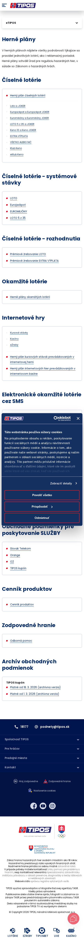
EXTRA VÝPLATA (19, 136)
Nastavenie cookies (45, 791)
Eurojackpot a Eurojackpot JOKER (29, 112)
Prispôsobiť (40, 506)
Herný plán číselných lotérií (27, 95)
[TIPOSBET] (42, 930)
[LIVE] (56, 930)
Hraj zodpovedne (28, 781)
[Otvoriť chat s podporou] (73, 918)
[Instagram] (52, 806)
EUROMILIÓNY (18, 211)
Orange (15, 555)
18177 (24, 726)
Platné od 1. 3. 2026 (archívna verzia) (34, 694)
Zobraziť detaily (61, 483)
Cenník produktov (22, 604)
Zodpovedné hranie (59, 781)
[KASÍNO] (71, 930)
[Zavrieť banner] (78, 418)
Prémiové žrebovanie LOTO (28, 254)
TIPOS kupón (18, 568)
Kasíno (14, 338)
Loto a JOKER (17, 106)
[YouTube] (43, 806)
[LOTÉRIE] (12, 930)
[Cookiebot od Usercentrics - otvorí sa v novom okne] (54, 418)
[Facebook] (33, 806)
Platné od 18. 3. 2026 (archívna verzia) (35, 687)
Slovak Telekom (20, 548)
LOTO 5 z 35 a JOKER (22, 124)
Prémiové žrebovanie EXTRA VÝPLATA (34, 261)
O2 (12, 562)
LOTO (13, 198)
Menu (4, 5)
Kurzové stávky (19, 332)
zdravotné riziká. (67, 866)
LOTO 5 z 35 (18, 218)
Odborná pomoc (21, 641)
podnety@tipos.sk (54, 726)
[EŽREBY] (27, 930)
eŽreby (14, 344)
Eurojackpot (18, 205)
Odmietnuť (42, 517)
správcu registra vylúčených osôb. (49, 881)
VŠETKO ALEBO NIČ (20, 142)
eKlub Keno (16, 154)
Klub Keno (16, 148)
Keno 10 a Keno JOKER (23, 130)
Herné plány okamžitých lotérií (30, 297)
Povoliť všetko (42, 495)
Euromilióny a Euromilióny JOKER (29, 118)
